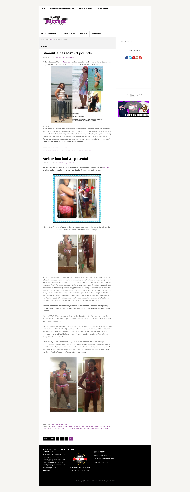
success (68, 151)
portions (51, 151)
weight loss (82, 151)
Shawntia (66, 62)
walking (74, 151)
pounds (56, 151)
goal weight (96, 149)
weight (93, 428)
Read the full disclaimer (49, 468)
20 (62, 438)
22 (71, 438)
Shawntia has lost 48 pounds (67, 53)
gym (102, 149)
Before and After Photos (59, 147)
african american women (59, 427)
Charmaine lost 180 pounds (104, 459)
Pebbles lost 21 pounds (102, 456)
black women (77, 149)
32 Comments (70, 163)
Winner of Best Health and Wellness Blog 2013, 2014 (80, 469)
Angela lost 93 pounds (102, 462)
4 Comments (70, 57)
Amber (106, 167)
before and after (57, 149)
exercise (76, 428)
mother (45, 151)
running (62, 151)
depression (61, 428)
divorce (70, 428)
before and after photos (89, 427)
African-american (74, 427)
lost (105, 149)
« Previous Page (49, 439)
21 (67, 438)
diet (66, 428)
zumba (88, 151)
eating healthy (87, 149)
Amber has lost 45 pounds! (65, 159)
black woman (67, 149)
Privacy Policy (46, 470)
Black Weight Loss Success (55, 20)
